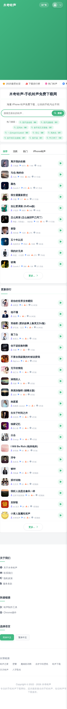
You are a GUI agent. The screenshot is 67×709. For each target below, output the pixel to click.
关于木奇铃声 (10, 567)
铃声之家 (4, 663)
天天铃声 (4, 669)
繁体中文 (22, 637)
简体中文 (7, 637)
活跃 (15, 151)
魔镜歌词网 (26, 663)
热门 (25, 151)
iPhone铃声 (39, 151)
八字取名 (17, 669)
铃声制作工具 (10, 607)
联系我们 (8, 572)
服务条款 (7, 583)
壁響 (15, 663)
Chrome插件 (10, 612)
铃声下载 (56, 663)
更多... (32, 275)
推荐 (5, 151)
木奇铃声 (9, 5)
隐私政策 (8, 578)
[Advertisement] (33, 42)
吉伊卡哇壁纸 (41, 663)
